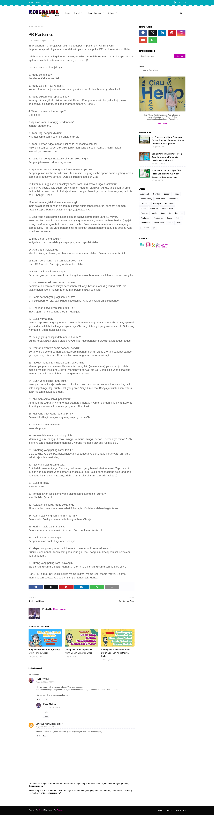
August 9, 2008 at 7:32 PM (45, 682)
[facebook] (175, 2)
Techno (179, 218)
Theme (59, 810)
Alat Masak (144, 194)
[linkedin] (162, 33)
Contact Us (180, 810)
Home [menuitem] (67, 13)
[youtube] (143, 40)
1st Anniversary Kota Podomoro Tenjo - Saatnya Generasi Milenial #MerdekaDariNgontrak (168, 140)
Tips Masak (145, 223)
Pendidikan (145, 218)
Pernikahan (158, 218)
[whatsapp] (152, 40)
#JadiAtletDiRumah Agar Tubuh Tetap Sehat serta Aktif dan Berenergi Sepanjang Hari (167, 173)
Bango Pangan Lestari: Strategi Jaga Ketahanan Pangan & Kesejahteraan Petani (167, 157)
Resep (169, 218)
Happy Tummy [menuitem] (94, 13)
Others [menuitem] (111, 13)
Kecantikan (173, 199)
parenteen (144, 228)
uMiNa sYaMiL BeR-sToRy (49, 724)
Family (176, 194)
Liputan (143, 208)
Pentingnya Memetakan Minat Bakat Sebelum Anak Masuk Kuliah (115, 652)
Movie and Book (158, 213)
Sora (41, 810)
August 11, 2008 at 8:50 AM (45, 727)
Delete (45, 699)
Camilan (156, 194)
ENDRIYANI (42, 679)
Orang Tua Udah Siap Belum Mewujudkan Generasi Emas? (79, 651)
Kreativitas (169, 204)
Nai (170, 213)
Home (31, 2)
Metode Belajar (168, 208)
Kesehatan (144, 204)
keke (179, 223)
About (38, 2)
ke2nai (170, 223)
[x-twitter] (180, 2)
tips (154, 228)
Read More (162, 123)
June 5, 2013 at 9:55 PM (51, 707)
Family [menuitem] (77, 13)
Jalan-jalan (160, 199)
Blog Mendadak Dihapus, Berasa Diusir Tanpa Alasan (44, 651)
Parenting (179, 213)
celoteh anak (158, 223)
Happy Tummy (146, 199)
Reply (38, 699)
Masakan (154, 208)
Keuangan (157, 204)
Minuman (144, 213)
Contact (47, 2)
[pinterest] (172, 33)
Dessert (167, 194)
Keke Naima (34, 40)
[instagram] (184, 2)
